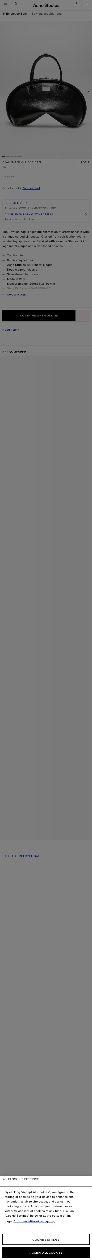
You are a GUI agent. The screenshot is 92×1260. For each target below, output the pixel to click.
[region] (46, 1218)
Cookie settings (46, 1240)
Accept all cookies (45, 1253)
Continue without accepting (34, 1221)
